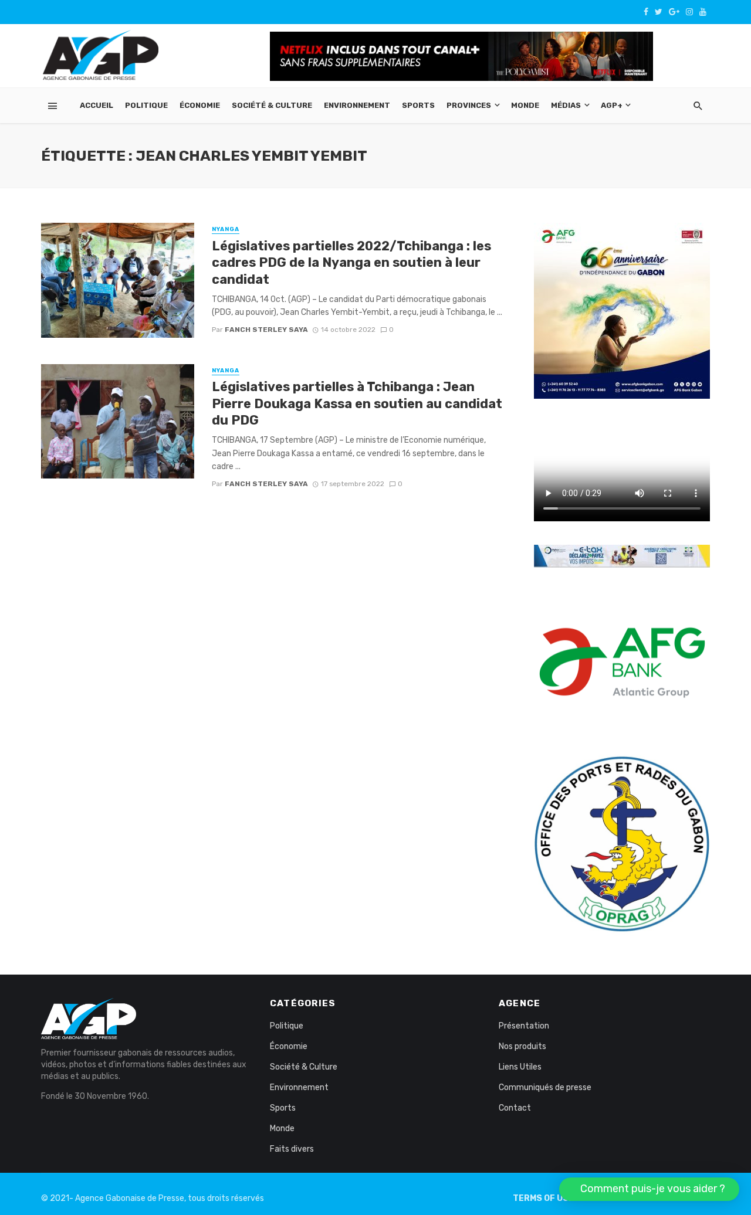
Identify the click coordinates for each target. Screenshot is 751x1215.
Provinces (468, 105)
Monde (525, 105)
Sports (418, 105)
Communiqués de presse (545, 1087)
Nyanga (225, 229)
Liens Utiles (520, 1067)
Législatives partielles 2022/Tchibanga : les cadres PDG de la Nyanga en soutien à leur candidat (351, 263)
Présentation (524, 1026)
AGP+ (612, 105)
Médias (566, 105)
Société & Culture (272, 105)
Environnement (357, 105)
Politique (146, 105)
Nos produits (522, 1046)
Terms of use (543, 1198)
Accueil (96, 105)
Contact (515, 1108)
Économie (200, 105)
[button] (649, 1189)
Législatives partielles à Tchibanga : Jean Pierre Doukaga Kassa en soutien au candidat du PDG (357, 403)
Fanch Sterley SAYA (266, 329)
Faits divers (292, 1149)
